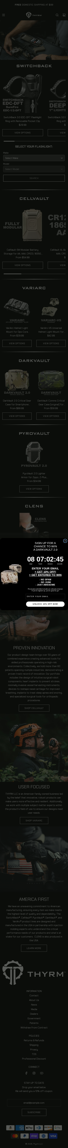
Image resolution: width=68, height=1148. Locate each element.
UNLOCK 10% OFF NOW (45, 604)
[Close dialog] (65, 541)
